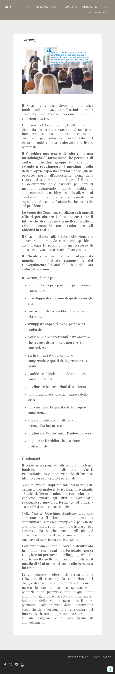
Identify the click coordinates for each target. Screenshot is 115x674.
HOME (28, 7)
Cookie (107, 656)
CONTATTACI (92, 12)
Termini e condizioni (77, 656)
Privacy (96, 656)
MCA (8, 7)
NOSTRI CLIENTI (90, 7)
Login (106, 12)
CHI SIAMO (42, 7)
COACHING (71, 7)
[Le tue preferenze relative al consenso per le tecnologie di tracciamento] (110, 669)
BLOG (106, 7)
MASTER (56, 7)
